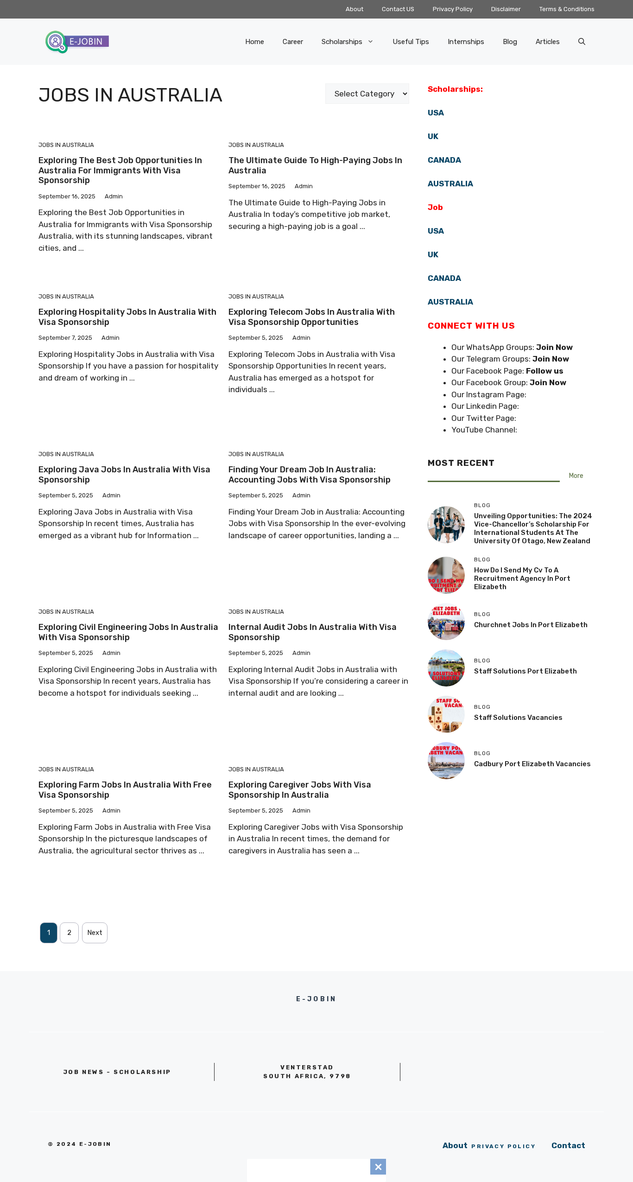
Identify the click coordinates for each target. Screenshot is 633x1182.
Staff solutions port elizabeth (525, 671)
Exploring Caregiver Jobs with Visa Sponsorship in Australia (299, 790)
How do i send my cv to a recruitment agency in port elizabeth (522, 578)
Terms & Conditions (567, 9)
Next (94, 932)
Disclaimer (506, 9)
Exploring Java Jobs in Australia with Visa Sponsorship (124, 474)
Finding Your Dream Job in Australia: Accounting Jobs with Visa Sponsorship (309, 474)
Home (254, 42)
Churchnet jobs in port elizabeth (531, 625)
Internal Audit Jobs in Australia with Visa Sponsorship (312, 632)
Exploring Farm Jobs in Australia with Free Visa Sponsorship (125, 790)
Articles (548, 42)
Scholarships (342, 42)
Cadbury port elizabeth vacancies (532, 764)
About (354, 9)
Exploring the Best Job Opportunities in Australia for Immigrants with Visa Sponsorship (120, 170)
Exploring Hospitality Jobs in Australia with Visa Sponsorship (127, 317)
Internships (466, 42)
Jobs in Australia (66, 144)
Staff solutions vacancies (518, 717)
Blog (510, 42)
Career (293, 42)
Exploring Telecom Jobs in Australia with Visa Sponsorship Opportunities (311, 317)
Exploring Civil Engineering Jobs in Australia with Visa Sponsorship (128, 632)
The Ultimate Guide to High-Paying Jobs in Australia (315, 165)
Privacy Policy (453, 9)
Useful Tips (410, 42)
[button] (582, 42)
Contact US (398, 9)
